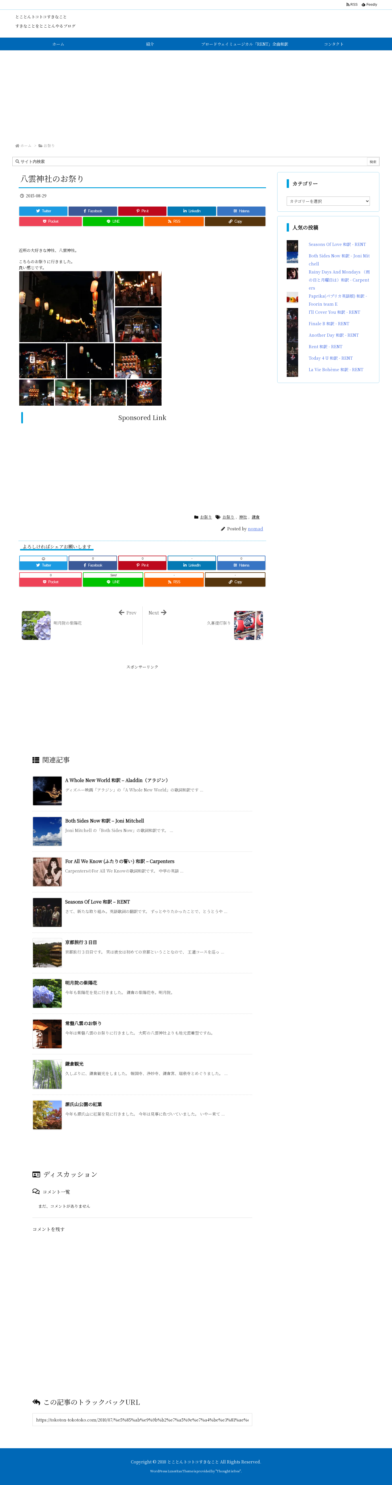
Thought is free (228, 1471)
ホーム (26, 145)
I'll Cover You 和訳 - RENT (334, 312)
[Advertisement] (196, 93)
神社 (243, 517)
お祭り (49, 145)
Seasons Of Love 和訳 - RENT (337, 244)
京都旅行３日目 (83, 942)
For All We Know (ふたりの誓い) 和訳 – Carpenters (119, 861)
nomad (255, 528)
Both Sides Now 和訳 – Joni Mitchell (104, 820)
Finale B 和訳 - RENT (329, 323)
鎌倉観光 (76, 1063)
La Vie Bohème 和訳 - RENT (336, 369)
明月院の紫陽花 (83, 982)
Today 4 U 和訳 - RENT (331, 358)
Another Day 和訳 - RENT (334, 335)
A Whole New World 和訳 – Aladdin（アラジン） (117, 780)
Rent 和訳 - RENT (325, 346)
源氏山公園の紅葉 (85, 1104)
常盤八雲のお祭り (85, 1023)
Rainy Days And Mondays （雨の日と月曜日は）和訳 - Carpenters (339, 280)
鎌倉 (256, 517)
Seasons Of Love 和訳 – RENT (97, 901)
